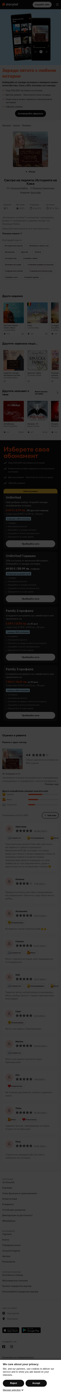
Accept (36, 1383)
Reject (13, 1383)
